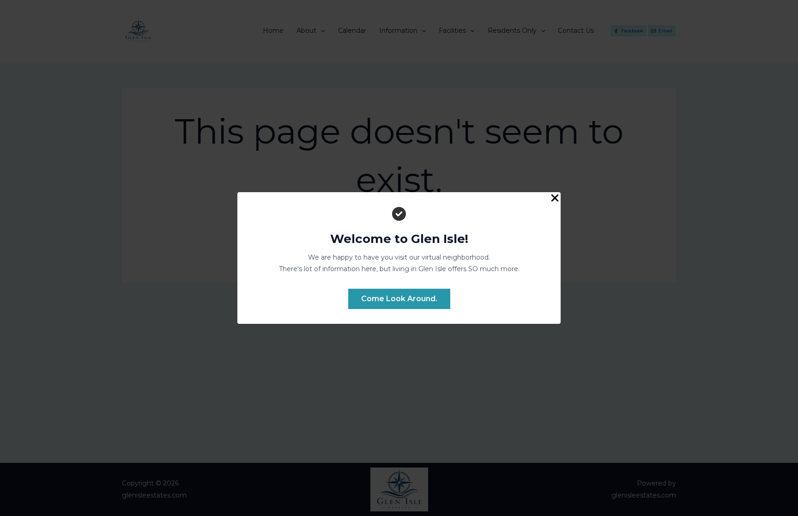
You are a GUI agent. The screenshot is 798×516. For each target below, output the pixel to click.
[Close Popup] (555, 198)
